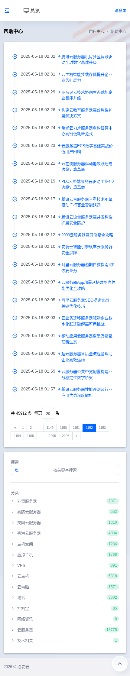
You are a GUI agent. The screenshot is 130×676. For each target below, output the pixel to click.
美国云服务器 (66, 522)
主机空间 (66, 544)
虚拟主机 (66, 554)
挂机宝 (66, 608)
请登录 (120, 10)
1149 (50, 427)
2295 (52, 436)
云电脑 (66, 587)
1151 (76, 427)
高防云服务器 (66, 511)
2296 (65, 436)
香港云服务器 (66, 533)
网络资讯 (66, 619)
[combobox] (48, 413)
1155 (30, 436)
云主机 (66, 576)
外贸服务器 (66, 501)
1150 (63, 427)
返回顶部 (120, 663)
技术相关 (66, 640)
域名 (66, 597)
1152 (89, 427)
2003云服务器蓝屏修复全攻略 (87, 235)
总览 (34, 10)
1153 (102, 427)
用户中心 (97, 31)
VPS (66, 565)
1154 (17, 436)
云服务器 (66, 630)
